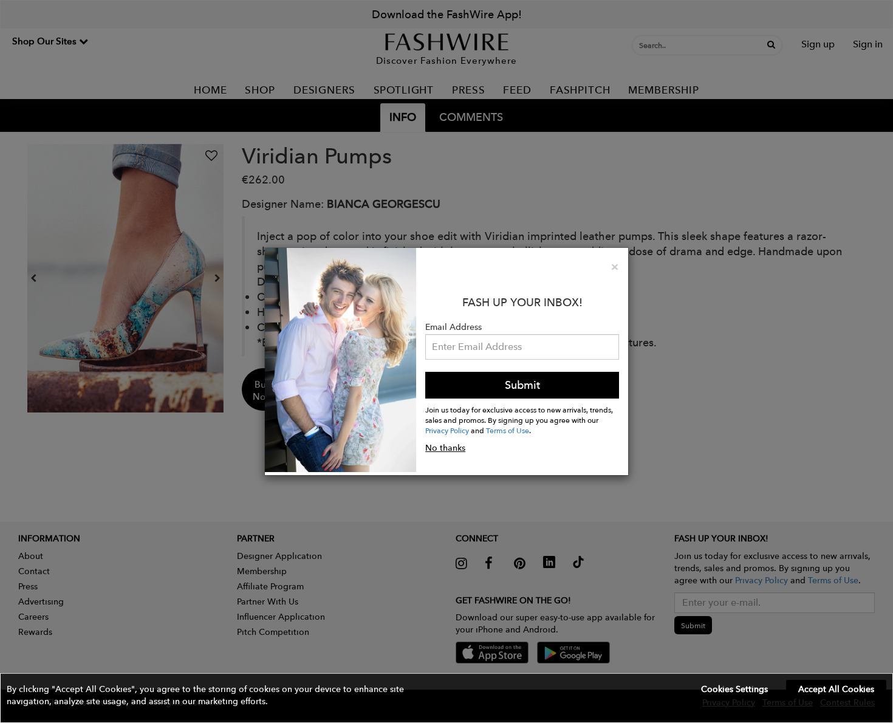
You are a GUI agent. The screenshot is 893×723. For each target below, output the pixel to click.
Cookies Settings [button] (734, 689)
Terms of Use (507, 430)
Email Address (453, 326)
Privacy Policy (447, 430)
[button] (446, 698)
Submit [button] (522, 385)
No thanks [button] (445, 447)
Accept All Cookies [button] (836, 689)
